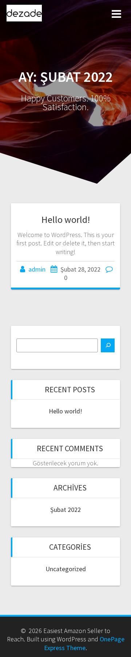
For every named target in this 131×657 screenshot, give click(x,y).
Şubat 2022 (65, 509)
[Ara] (108, 345)
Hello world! (65, 219)
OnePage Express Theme (84, 643)
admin (36, 269)
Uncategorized (65, 569)
